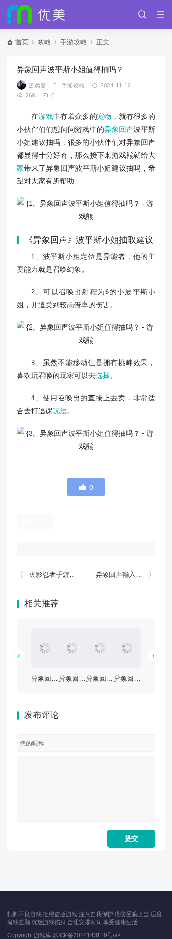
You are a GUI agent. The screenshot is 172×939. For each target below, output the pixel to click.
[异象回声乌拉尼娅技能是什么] (45, 648)
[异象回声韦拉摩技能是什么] (72, 648)
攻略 (44, 42)
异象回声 (118, 129)
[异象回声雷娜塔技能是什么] (127, 648)
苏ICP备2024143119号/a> (87, 935)
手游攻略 (73, 42)
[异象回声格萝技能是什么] (100, 648)
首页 (22, 42)
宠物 (104, 116)
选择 (103, 375)
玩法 (60, 411)
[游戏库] (36, 14)
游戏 (45, 116)
